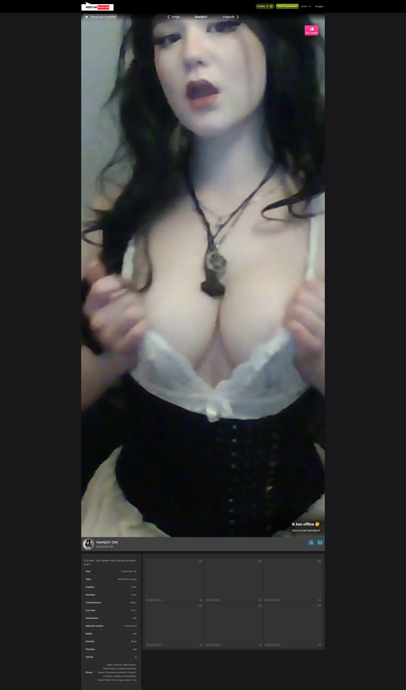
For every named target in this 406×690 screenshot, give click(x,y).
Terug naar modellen (103, 16)
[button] (306, 6)
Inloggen (319, 6)
